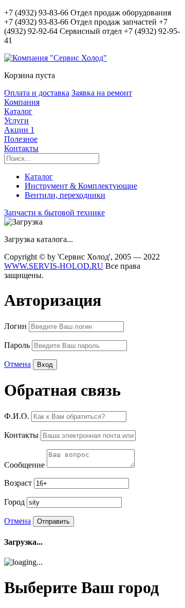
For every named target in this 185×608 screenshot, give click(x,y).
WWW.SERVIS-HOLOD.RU (53, 266)
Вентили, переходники (65, 195)
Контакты (21, 148)
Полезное (21, 139)
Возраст (19, 482)
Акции (19, 129)
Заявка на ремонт (101, 92)
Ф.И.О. (17, 416)
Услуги (16, 120)
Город (15, 502)
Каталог (18, 111)
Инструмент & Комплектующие (81, 185)
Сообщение (25, 464)
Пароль (18, 345)
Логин (16, 326)
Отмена (17, 364)
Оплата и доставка (36, 92)
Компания (22, 102)
